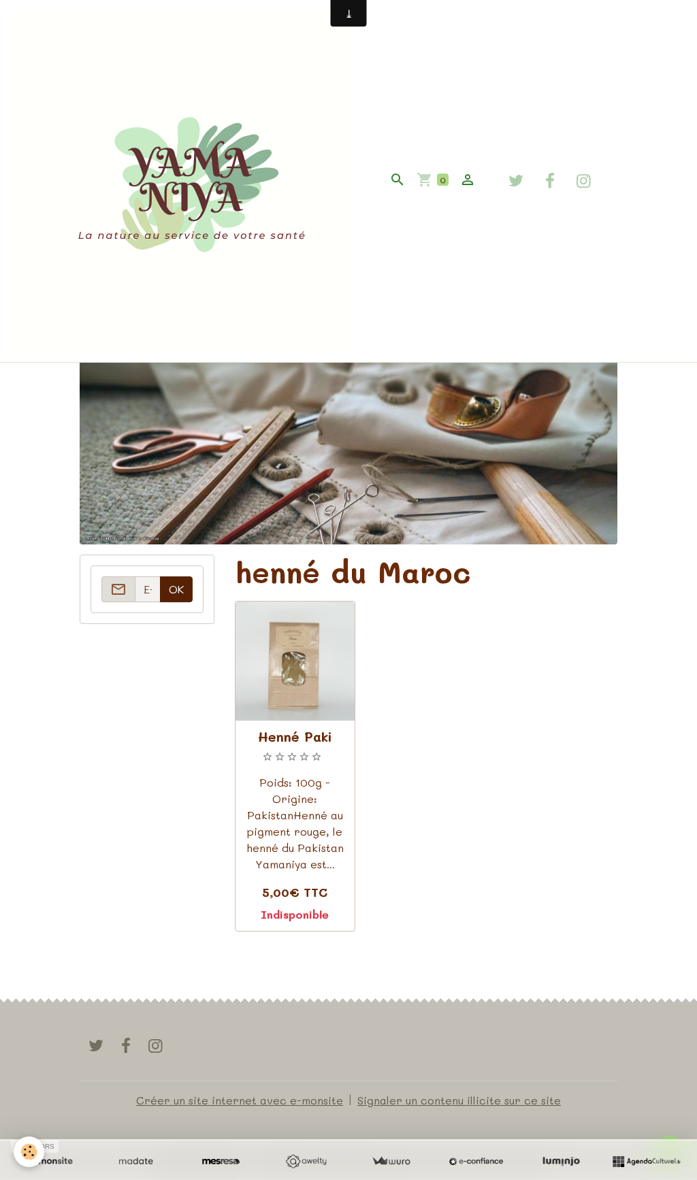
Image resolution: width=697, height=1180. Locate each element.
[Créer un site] (51, 1161)
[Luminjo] (561, 1161)
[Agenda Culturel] (646, 1161)
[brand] (184, 181)
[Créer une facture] (391, 1161)
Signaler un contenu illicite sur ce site (459, 1100)
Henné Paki (295, 736)
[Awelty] (306, 1161)
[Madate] (136, 1161)
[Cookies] (29, 1151)
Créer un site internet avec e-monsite (239, 1100)
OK (176, 589)
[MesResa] (221, 1161)
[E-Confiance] (476, 1161)
